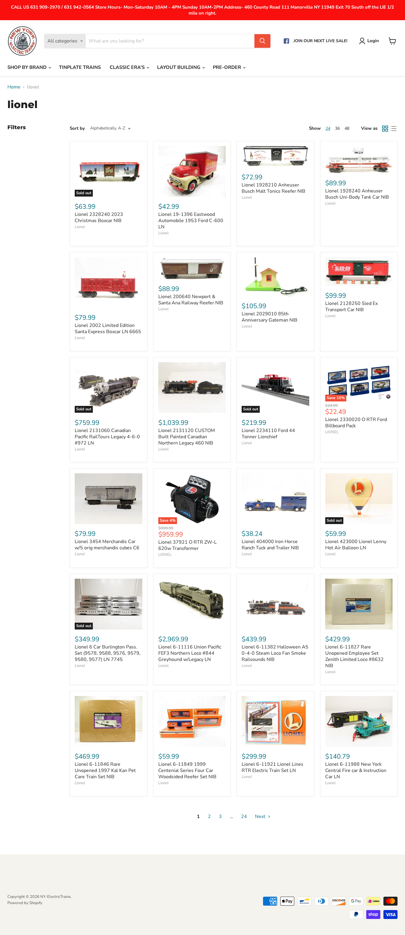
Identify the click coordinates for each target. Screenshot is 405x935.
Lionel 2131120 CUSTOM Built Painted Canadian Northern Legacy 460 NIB (186, 436)
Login (373, 41)
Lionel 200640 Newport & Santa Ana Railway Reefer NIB (190, 299)
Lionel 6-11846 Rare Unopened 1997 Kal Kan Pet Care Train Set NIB (105, 770)
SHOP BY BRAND (27, 67)
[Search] (262, 41)
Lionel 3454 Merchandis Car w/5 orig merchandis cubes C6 (107, 544)
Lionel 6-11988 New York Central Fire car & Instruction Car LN (355, 770)
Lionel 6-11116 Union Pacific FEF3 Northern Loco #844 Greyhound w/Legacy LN (189, 653)
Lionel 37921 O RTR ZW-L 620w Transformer (187, 545)
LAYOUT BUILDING (179, 67)
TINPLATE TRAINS (80, 67)
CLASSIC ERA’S (128, 67)
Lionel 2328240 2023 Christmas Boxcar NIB (99, 217)
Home (13, 87)
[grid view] (385, 128)
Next (261, 816)
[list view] (393, 128)
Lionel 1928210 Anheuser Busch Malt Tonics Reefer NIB (273, 188)
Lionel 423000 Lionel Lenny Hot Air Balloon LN (355, 544)
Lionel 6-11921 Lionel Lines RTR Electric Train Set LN (272, 767)
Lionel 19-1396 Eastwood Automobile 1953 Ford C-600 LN (190, 220)
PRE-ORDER (227, 67)
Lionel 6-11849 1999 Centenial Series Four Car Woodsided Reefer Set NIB (187, 770)
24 (328, 128)
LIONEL (332, 432)
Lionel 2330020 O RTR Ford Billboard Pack (356, 422)
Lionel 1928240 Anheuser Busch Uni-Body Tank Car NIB (357, 194)
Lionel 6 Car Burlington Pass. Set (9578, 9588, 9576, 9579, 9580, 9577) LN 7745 (108, 653)
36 (337, 128)
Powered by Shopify (24, 903)
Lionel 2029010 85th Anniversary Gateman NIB (269, 317)
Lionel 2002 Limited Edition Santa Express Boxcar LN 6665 (108, 328)
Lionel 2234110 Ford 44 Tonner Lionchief (268, 433)
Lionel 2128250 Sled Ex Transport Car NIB (351, 306)
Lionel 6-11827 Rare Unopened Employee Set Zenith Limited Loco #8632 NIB (354, 656)
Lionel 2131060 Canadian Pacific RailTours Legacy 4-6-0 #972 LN (107, 436)
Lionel (80, 227)
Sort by (77, 128)
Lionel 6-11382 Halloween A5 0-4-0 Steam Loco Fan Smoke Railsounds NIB (275, 653)
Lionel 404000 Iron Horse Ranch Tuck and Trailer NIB (270, 544)
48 (347, 128)
